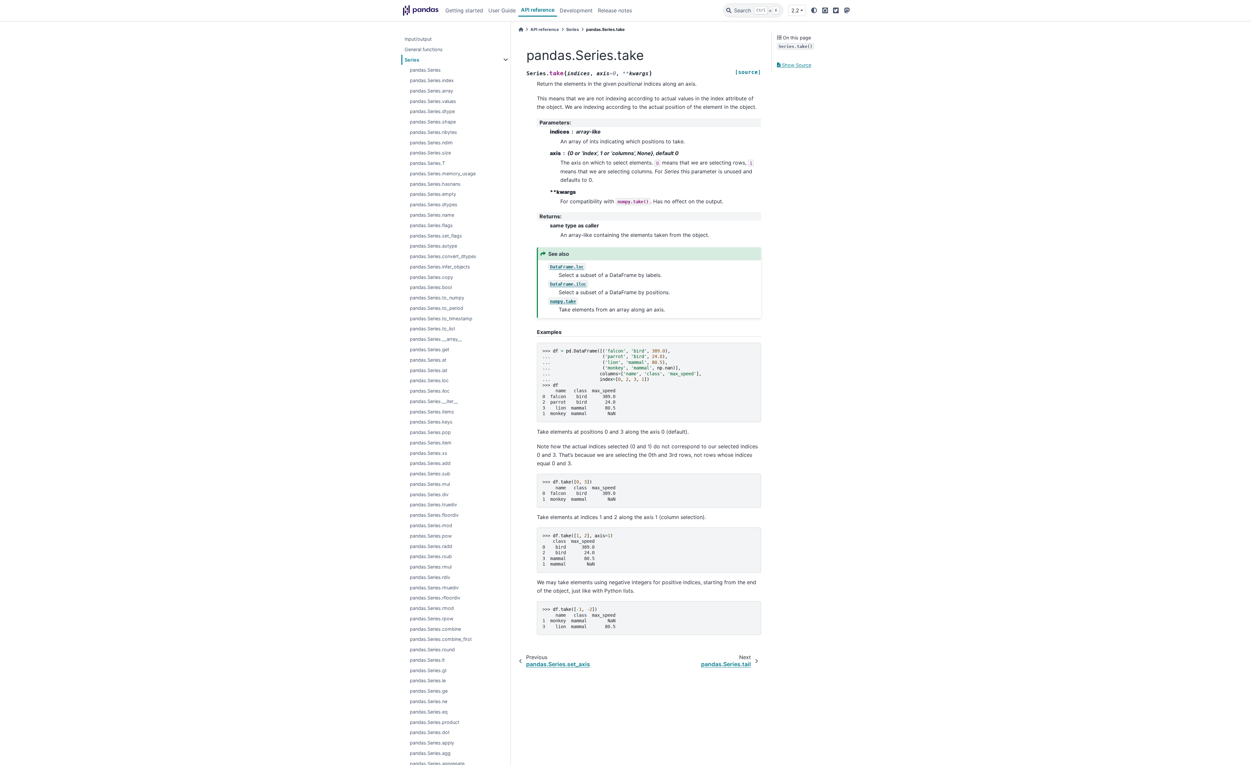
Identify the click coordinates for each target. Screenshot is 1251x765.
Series (412, 60)
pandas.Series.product (434, 722)
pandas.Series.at (428, 360)
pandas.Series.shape (433, 121)
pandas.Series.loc (429, 380)
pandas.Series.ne (428, 701)
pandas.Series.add (430, 463)
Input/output (418, 39)
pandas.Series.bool (431, 287)
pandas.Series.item (431, 442)
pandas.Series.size (430, 152)
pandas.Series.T (427, 163)
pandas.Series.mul (430, 484)
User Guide (502, 10)
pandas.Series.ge (429, 691)
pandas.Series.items (432, 411)
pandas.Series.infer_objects (440, 266)
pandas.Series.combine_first (441, 639)
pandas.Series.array (431, 91)
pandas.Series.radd (431, 546)
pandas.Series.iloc (430, 391)
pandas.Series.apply (432, 742)
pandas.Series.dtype (432, 111)
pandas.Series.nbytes (433, 132)
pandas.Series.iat (428, 370)
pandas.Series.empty (433, 194)
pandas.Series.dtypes (433, 204)
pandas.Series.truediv (433, 504)
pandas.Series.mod (431, 525)
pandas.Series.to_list (432, 328)
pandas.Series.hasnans (435, 184)
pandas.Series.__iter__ (434, 401)
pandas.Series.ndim (431, 142)
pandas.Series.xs (428, 453)
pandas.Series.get (429, 349)
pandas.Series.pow (431, 536)
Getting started (464, 10)
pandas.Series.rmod (432, 608)
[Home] (521, 29)
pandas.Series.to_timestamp (441, 318)
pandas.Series (425, 70)
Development (576, 10)
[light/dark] (814, 10)
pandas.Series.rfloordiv (435, 597)
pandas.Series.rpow (431, 618)
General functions (424, 49)
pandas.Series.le (428, 680)
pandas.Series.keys (431, 422)
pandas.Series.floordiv (434, 515)
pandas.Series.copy (431, 277)
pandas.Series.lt (427, 660)
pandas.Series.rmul (431, 567)
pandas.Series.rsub (431, 556)
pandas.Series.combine (435, 629)
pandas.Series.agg (430, 753)
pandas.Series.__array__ (436, 339)
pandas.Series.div (429, 494)
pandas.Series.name (432, 215)
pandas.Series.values (433, 101)
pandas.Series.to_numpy (437, 297)
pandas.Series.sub (430, 473)
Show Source (796, 65)
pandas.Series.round (432, 649)
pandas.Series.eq (429, 711)
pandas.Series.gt (428, 670)
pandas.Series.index (432, 80)
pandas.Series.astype (433, 246)
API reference (537, 10)
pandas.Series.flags (431, 225)
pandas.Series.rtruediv (434, 587)
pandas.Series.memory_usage (443, 173)
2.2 (795, 10)
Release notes (615, 10)
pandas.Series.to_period (436, 308)
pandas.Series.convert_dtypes (443, 256)
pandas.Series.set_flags (436, 235)
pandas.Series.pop (430, 432)
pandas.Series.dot (430, 732)
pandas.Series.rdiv (430, 577)
